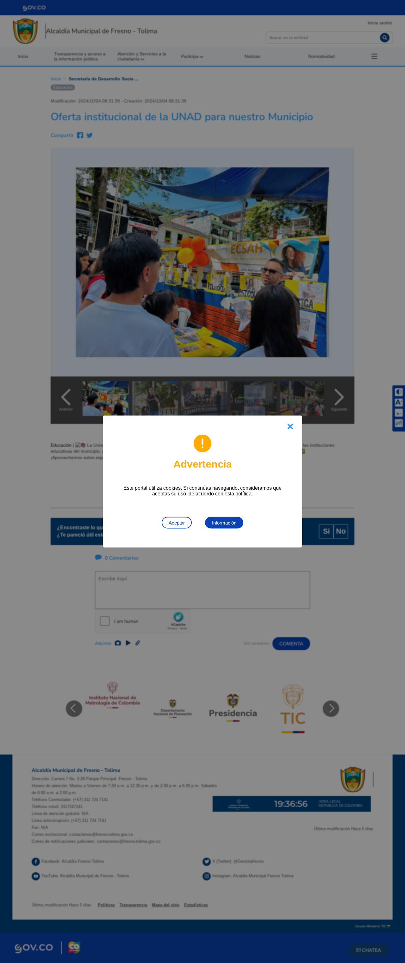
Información (224, 522)
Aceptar (177, 522)
